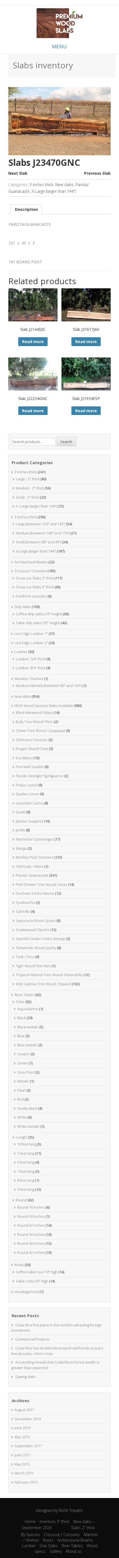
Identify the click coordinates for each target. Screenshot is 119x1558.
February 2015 (26, 1482)
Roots (19, 1264)
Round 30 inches (31, 1216)
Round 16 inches (31, 1207)
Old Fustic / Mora (29, 866)
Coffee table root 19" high (37, 1271)
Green (22, 1063)
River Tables (24, 994)
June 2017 (22, 1454)
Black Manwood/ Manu (34, 712)
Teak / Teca (25, 956)
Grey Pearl (26, 1072)
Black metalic (27, 1026)
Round (21, 1199)
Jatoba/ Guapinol (29, 821)
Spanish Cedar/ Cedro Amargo (40, 938)
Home (30, 1521)
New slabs (64, 184)
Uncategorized (26, 1291)
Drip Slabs (22, 606)
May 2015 (22, 1464)
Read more (33, 341)
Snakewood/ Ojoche (33, 929)
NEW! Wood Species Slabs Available (43, 705)
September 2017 (28, 1445)
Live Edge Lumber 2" (31, 642)
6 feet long (25, 1162)
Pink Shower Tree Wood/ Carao (41, 884)
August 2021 (24, 1409)
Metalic (23, 1081)
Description (26, 209)
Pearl (21, 1090)
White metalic (28, 1126)
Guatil (20, 811)
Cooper (23, 1053)
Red (20, 1099)
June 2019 (22, 1427)
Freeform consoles (31, 596)
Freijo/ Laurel (26, 784)
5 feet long (25, 1153)
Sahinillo (23, 911)
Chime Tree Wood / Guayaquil (40, 730)
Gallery (56, 1551)
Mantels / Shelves (28, 678)
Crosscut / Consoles (30, 570)
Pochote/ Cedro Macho (35, 893)
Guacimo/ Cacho (29, 803)
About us (74, 1551)
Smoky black (27, 1108)
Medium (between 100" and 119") (43, 533)
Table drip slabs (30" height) (38, 622)
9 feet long (25, 1189)
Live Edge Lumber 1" (31, 633)
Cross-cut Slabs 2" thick (35, 578)
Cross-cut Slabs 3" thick (35, 586)
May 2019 (22, 1436)
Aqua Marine (27, 1008)
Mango (21, 848)
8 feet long (25, 1180)
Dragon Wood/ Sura (32, 748)
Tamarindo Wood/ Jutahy (36, 947)
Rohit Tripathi (70, 1510)
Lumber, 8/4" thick (30, 667)
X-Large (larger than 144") (54, 191)
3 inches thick (41, 184)
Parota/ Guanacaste (32, 875)
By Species (30, 1534)
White (22, 1117)
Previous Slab (97, 173)
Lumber (20, 651)
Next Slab (17, 173)
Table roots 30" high (32, 1281)
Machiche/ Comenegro (34, 839)
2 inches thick (25, 471)
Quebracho (25, 902)
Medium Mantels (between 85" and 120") (49, 685)
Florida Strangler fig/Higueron (39, 775)
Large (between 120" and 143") (40, 523)
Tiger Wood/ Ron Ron (33, 965)
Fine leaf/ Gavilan (30, 766)
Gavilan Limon (27, 793)
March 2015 (23, 1473)
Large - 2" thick (28, 478)
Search (66, 441)
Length (21, 1137)
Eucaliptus (24, 757)
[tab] (26, 209)
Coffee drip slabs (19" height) (39, 613)
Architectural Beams (31, 561)
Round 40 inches (31, 1243)
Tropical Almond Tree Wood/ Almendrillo (49, 974)
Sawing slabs (25, 1376)
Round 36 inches (31, 1234)
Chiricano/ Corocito (32, 739)
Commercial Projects (32, 1339)
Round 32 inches (31, 1225)
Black (21, 1017)
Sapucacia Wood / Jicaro (36, 920)
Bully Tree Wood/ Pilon (34, 721)
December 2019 (27, 1418)
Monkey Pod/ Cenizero (34, 857)
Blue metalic (27, 1044)
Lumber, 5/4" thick (30, 658)
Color (20, 1001)
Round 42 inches (31, 1252)
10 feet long (26, 1144)
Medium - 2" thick (30, 488)
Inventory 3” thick (54, 1521)
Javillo (20, 829)
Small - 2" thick (27, 497)
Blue (21, 1035)
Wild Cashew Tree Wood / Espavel (43, 983)
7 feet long (25, 1171)
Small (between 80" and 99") (38, 541)
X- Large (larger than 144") (36, 506)
